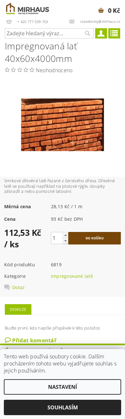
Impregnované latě (72, 276)
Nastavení (62, 386)
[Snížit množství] (65, 241)
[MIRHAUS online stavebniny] (28, 8)
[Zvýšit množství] (65, 235)
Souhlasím (62, 407)
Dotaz (18, 287)
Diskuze (18, 309)
